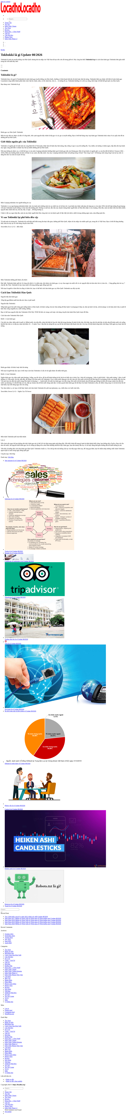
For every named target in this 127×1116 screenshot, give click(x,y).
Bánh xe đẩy (10, 1079)
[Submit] (9, 21)
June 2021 (8, 941)
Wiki (6, 1000)
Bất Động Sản (9, 953)
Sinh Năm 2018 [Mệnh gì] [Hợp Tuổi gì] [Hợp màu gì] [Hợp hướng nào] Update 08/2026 (33, 920)
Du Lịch (7, 959)
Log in (7, 1008)
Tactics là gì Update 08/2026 (14, 551)
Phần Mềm (8, 982)
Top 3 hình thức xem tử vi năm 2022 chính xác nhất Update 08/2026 (26, 916)
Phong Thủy (9, 37)
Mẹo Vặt (7, 978)
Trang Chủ (8, 23)
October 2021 (9, 934)
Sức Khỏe (8, 989)
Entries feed (8, 1010)
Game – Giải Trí (10, 960)
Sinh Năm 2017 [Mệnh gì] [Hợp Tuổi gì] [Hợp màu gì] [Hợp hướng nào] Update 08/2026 (33, 918)
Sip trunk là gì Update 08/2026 (14, 709)
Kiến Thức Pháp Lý (11, 39)
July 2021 (8, 939)
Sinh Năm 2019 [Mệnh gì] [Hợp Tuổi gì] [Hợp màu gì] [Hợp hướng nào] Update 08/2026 (33, 922)
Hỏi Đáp (3, 49)
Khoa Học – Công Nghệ (12, 31)
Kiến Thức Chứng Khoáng (13, 971)
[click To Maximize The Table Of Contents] (1, 65)
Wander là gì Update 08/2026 (14, 553)
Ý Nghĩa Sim (9, 1002)
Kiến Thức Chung (10, 26)
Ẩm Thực (8, 28)
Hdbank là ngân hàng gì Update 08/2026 (17, 763)
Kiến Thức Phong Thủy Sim (14, 975)
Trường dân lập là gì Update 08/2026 (16, 639)
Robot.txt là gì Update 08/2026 (14, 904)
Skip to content (5, 1)
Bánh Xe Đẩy (9, 951)
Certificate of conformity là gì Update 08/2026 (19, 561)
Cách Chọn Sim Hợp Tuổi (13, 955)
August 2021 (9, 937)
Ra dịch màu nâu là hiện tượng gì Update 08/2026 (20, 711)
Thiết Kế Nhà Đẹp (10, 993)
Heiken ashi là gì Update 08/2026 (15, 868)
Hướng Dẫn (8, 966)
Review (7, 30)
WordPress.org (9, 1014)
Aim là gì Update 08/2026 (13, 643)
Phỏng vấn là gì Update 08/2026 (15, 805)
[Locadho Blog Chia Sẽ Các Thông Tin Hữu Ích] (20, 12)
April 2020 (8, 943)
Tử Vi (7, 998)
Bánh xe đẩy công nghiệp (14, 1081)
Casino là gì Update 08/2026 (14, 809)
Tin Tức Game (9, 996)
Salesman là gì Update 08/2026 (14, 499)
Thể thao (7, 991)
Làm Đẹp (8, 976)
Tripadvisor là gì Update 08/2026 (15, 597)
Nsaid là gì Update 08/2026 (13, 906)
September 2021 (10, 936)
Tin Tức (7, 24)
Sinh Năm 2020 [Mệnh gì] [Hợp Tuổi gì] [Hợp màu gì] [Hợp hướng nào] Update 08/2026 (33, 924)
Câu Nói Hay (9, 35)
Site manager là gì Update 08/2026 (15, 460)
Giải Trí (7, 33)
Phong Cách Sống (10, 984)
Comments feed (10, 1012)
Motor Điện (8, 980)
